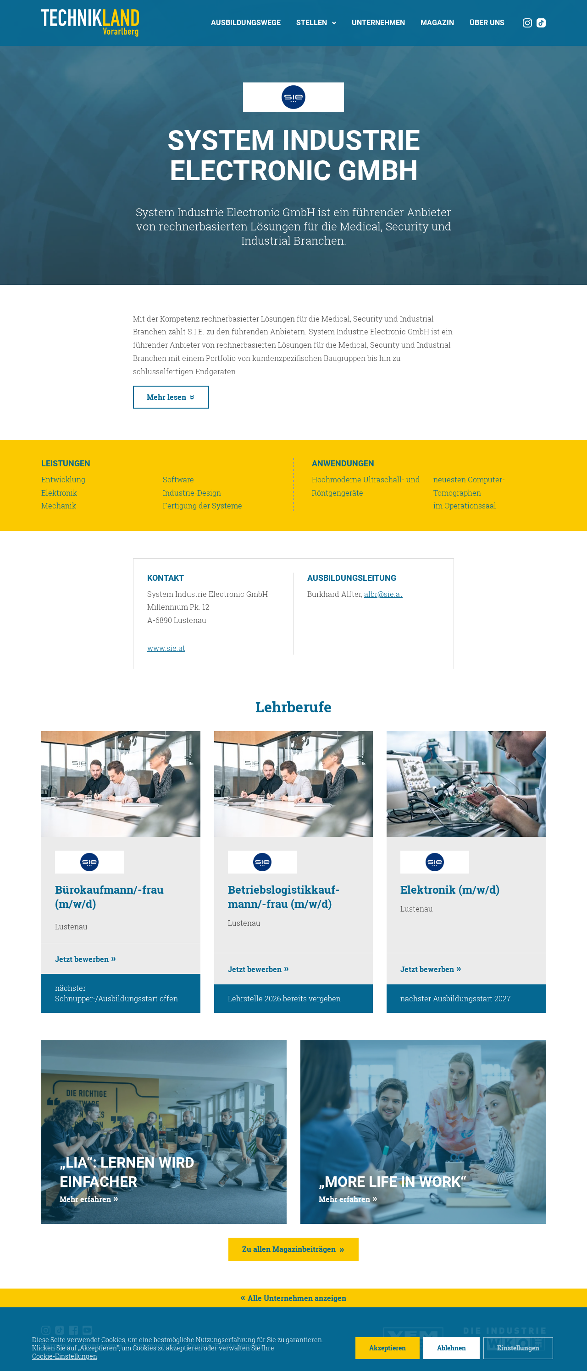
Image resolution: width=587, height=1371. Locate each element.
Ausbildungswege (246, 22)
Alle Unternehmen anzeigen (297, 1298)
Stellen (311, 22)
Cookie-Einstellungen (64, 1356)
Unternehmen (378, 22)
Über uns (487, 22)
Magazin (437, 22)
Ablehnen (451, 1348)
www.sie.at (166, 648)
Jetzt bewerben (82, 959)
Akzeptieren (387, 1348)
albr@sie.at (383, 594)
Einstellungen (518, 1348)
